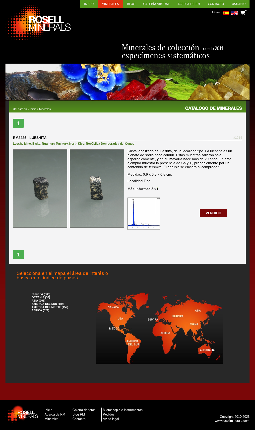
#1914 (237, 137)
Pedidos (109, 414)
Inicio (89, 4)
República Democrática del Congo (110, 143)
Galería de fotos (84, 410)
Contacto (216, 4)
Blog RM (78, 414)
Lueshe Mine (22, 143)
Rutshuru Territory (55, 143)
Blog (131, 4)
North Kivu (76, 143)
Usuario (239, 4)
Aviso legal (111, 419)
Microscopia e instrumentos (123, 410)
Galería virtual (156, 4)
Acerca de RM (189, 4)
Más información (142, 189)
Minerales (110, 4)
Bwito (36, 143)
